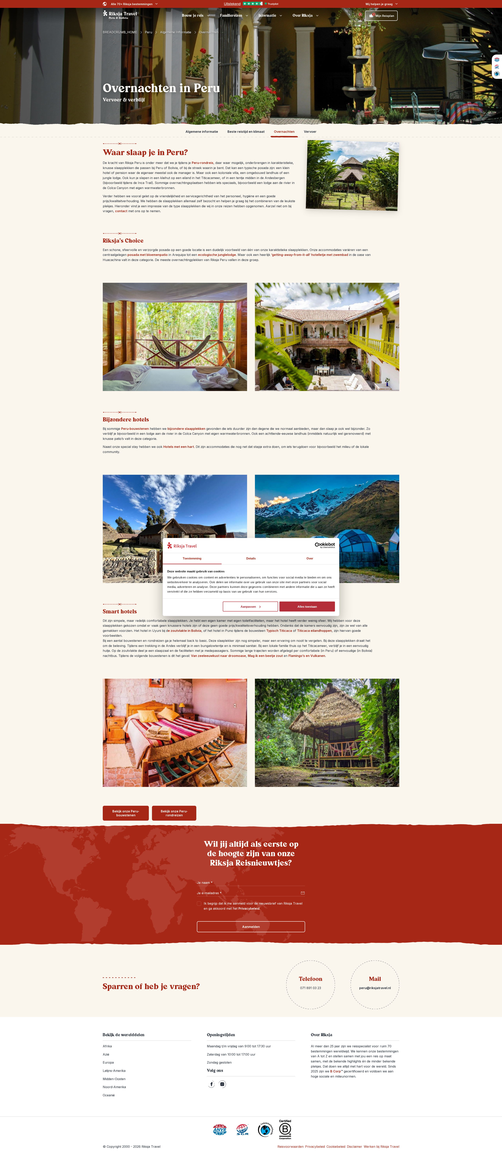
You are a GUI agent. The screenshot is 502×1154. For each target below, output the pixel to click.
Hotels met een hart (178, 447)
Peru (148, 32)
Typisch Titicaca (279, 631)
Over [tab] (309, 558)
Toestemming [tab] (192, 558)
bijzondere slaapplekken (186, 429)
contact (121, 211)
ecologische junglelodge (217, 255)
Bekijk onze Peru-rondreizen (174, 813)
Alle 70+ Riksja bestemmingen (132, 4)
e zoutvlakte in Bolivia (184, 631)
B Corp (336, 1071)
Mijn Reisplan (383, 15)
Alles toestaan (307, 606)
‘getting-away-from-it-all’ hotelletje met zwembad (309, 255)
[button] (196, 16)
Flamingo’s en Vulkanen (306, 656)
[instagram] (222, 1084)
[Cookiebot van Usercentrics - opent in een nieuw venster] (318, 545)
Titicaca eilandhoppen (314, 631)
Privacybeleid (248, 908)
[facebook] (211, 1084)
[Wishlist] (358, 15)
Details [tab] (251, 558)
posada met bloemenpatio (147, 255)
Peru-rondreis (202, 163)
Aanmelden (251, 927)
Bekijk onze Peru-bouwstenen (125, 813)
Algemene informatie (175, 32)
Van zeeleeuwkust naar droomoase (218, 656)
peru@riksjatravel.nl (375, 988)
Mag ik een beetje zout (265, 656)
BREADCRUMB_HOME (120, 32)
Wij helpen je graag (379, 4)
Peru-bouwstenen (135, 429)
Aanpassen (248, 606)
